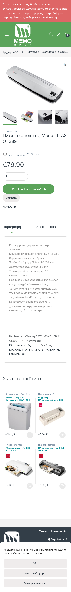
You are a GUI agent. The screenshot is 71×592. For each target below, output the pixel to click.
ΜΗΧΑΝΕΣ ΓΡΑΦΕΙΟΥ (22, 349)
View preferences (35, 583)
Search (51, 34)
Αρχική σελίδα (11, 51)
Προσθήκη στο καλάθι (31, 188)
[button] (64, 65)
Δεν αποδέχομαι (35, 573)
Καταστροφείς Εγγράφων (18, 394)
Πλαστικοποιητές (11, 131)
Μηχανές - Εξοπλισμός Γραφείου (48, 51)
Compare (36, 154)
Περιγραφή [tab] (12, 227)
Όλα (36, 563)
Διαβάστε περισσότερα (25, 435)
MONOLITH (9, 206)
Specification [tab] (46, 227)
